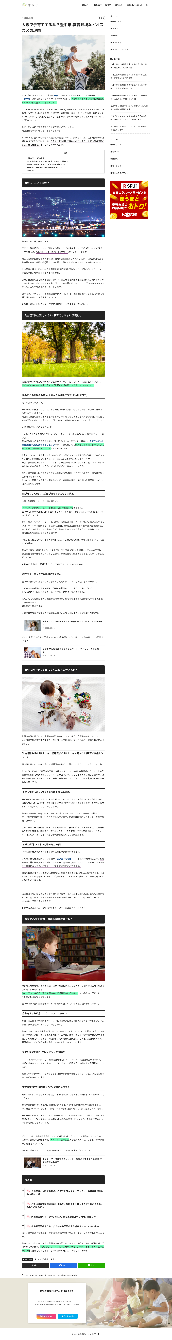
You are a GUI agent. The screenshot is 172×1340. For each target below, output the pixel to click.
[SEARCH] (147, 5)
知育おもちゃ (119, 5)
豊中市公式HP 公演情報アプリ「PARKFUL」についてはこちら (53, 564)
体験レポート (86, 5)
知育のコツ (98, 5)
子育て (38, 1259)
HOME (26, 1275)
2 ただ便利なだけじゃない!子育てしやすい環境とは (48, 161)
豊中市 (55, 1259)
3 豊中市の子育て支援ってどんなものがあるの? (46, 164)
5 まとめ (30, 170)
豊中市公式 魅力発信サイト (35, 241)
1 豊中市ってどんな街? (36, 158)
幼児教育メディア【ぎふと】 (89, 1334)
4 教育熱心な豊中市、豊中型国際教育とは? (44, 167)
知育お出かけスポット (135, 5)
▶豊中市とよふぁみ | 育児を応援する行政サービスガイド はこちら (53, 907)
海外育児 (108, 5)
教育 (46, 1259)
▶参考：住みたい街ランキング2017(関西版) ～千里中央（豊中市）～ (55, 304)
